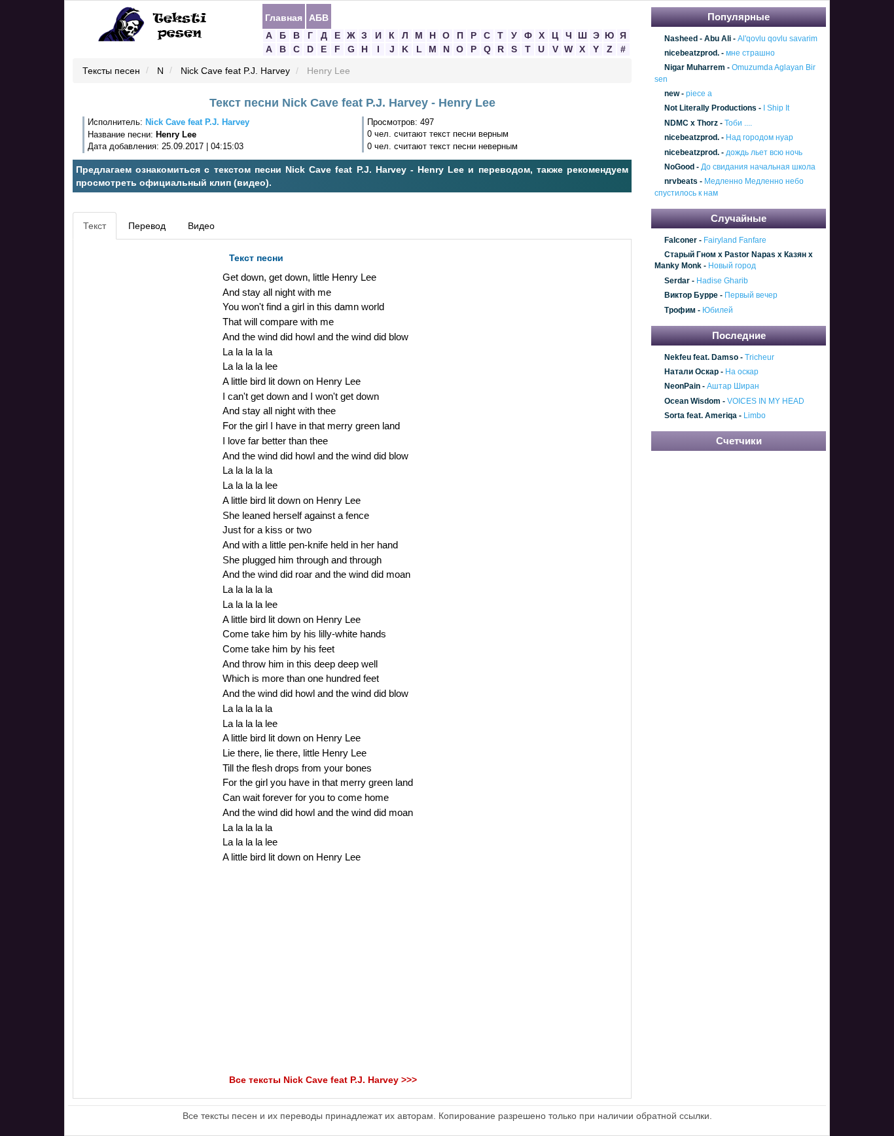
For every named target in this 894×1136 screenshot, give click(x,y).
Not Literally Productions (710, 108)
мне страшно (750, 53)
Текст (94, 226)
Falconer (680, 240)
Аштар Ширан (733, 386)
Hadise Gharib (722, 280)
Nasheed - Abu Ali (697, 38)
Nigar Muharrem (694, 68)
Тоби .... (738, 123)
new (671, 93)
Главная (283, 17)
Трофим (680, 310)
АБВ (319, 17)
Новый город (732, 266)
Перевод (147, 226)
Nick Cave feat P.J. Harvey (235, 71)
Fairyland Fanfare (735, 240)
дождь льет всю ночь (764, 152)
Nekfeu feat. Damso (701, 357)
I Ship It (776, 108)
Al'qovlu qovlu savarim (777, 38)
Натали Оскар (691, 371)
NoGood (679, 166)
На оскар (742, 371)
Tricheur (759, 357)
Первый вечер (751, 295)
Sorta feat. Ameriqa (700, 415)
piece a (699, 93)
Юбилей (717, 310)
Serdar (677, 280)
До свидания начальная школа (758, 166)
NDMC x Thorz (691, 123)
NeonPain (682, 386)
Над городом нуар (759, 137)
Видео (201, 226)
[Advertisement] (135, 442)
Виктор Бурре (691, 295)
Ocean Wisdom (692, 401)
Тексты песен (111, 71)
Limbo (754, 415)
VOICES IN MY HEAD (765, 401)
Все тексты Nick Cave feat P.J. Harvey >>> (323, 1079)
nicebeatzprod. (691, 53)
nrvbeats (681, 181)
